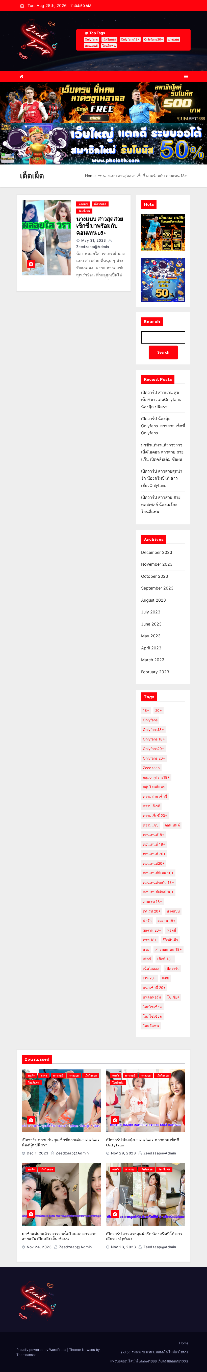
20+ (158, 710)
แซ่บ (165, 978)
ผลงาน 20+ (152, 930)
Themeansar (26, 1355)
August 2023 (153, 600)
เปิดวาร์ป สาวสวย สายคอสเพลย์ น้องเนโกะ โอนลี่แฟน (160, 504)
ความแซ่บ (151, 825)
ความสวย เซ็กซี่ (155, 796)
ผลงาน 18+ (166, 921)
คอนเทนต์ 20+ (154, 854)
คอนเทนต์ (91, 46)
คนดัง (31, 1075)
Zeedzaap (151, 768)
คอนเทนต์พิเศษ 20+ (158, 873)
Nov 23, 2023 (123, 1247)
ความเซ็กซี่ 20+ (155, 815)
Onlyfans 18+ (154, 739)
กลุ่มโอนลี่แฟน (154, 787)
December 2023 (156, 552)
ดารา (44, 1075)
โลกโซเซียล (152, 1016)
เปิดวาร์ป (172, 968)
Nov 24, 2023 (39, 1247)
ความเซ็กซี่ (151, 806)
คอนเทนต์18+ (153, 835)
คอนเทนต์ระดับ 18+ (158, 882)
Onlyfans (91, 39)
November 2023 (156, 564)
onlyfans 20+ (154, 758)
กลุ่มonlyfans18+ (156, 777)
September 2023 (157, 588)
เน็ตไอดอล (109, 39)
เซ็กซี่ (147, 959)
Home (90, 175)
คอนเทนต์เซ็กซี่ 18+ (158, 892)
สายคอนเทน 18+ (168, 949)
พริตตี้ (171, 930)
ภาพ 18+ (150, 940)
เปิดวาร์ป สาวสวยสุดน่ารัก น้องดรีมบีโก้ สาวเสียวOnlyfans (161, 478)
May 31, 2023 (93, 240)
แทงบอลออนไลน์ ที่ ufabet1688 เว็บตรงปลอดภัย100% (149, 1361)
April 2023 (151, 647)
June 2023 (151, 624)
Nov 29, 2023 (123, 1153)
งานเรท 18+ (152, 901)
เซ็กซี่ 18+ (165, 959)
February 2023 (155, 671)
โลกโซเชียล (152, 1007)
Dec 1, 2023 (37, 1153)
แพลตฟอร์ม (152, 997)
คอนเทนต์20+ (154, 863)
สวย (146, 949)
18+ (146, 710)
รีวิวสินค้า (170, 940)
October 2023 (154, 576)
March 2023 (152, 659)
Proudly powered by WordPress (41, 1350)
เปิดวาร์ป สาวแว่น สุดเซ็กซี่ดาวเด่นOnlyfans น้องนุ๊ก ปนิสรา (161, 399)
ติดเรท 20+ (152, 911)
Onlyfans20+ (153, 39)
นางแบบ (173, 39)
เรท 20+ (149, 978)
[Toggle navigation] (186, 76)
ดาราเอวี (58, 1075)
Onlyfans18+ (130, 39)
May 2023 (151, 635)
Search (152, 321)
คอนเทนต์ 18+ (154, 844)
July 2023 (150, 611)
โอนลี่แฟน (109, 46)
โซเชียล (173, 997)
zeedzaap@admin (72, 1153)
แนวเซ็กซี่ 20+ (154, 987)
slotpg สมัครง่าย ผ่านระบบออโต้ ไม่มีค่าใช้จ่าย (155, 1352)
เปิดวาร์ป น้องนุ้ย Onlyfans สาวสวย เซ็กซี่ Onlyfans (163, 425)
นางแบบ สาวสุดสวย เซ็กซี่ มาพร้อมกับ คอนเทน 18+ (99, 226)
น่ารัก (147, 921)
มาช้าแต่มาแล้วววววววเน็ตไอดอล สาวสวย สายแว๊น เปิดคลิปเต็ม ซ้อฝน (162, 452)
